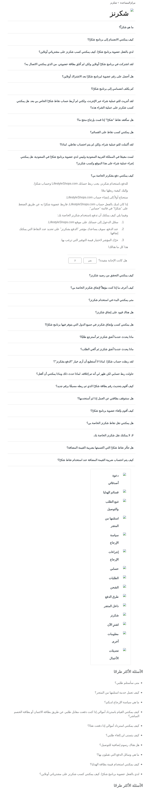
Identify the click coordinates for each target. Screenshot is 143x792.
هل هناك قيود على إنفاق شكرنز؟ (114, 312)
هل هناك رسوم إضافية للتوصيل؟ (119, 745)
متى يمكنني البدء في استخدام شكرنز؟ (111, 299)
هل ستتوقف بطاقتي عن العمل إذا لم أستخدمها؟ (105, 398)
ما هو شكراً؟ (126, 27)
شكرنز (113, 2)
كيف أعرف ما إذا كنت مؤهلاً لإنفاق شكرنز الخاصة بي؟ (102, 287)
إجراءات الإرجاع (114, 555)
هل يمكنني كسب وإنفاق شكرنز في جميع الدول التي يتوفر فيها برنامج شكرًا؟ (89, 324)
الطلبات (114, 578)
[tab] (71, 27)
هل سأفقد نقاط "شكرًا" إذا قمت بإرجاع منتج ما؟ (105, 119)
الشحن (114, 587)
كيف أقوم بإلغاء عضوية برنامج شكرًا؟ (112, 410)
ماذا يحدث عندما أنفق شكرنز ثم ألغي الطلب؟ (107, 349)
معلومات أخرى (113, 637)
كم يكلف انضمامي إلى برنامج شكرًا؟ (112, 88)
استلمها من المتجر (112, 522)
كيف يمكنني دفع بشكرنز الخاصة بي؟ (112, 175)
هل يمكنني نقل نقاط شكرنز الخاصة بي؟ (110, 423)
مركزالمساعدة (127, 2)
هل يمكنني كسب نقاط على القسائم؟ (112, 132)
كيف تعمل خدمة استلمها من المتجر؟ (117, 692)
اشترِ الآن (113, 624)
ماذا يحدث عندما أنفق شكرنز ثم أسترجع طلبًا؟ (107, 336)
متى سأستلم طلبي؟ (127, 682)
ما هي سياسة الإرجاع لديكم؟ (121, 702)
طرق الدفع (112, 596)
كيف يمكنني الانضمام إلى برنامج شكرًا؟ (111, 39)
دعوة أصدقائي (113, 479)
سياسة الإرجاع (114, 539)
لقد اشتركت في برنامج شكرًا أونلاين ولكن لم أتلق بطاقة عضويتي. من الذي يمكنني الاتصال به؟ (79, 64)
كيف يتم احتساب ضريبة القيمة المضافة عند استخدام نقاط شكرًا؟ (96, 459)
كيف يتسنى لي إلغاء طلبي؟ (122, 735)
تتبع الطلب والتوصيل (112, 505)
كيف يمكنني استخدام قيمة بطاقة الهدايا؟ (114, 764)
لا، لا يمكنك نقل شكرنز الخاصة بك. (113, 435)
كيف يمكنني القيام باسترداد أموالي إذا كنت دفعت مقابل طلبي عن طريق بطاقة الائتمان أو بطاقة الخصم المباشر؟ (76, 714)
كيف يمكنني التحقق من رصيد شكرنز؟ (111, 275)
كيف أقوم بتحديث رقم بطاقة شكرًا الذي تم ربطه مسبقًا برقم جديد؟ (95, 386)
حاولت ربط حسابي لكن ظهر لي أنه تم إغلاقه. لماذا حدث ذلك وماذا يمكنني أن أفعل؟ (85, 373)
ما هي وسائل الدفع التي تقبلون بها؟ (118, 754)
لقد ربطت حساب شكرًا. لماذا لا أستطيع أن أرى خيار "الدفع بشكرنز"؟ (93, 361)
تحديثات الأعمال (114, 654)
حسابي (114, 568)
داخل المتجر (111, 606)
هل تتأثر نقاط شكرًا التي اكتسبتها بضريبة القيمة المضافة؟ (100, 447)
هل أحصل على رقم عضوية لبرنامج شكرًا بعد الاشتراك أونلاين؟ (98, 76)
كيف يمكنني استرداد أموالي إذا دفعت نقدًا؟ (113, 725)
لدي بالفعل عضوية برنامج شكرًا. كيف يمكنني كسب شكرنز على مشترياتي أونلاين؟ (86, 51)
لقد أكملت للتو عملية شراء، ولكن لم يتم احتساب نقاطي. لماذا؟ (97, 144)
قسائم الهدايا (111, 492)
